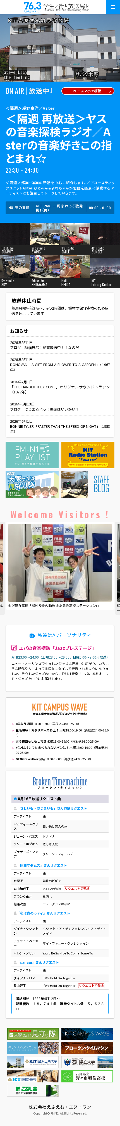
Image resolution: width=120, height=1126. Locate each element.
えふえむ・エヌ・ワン (60, 7)
